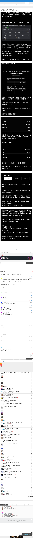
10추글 (29, 4)
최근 (1, 496)
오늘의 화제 (4, 504)
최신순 (6, 271)
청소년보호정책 (18, 520)
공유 (29, 252)
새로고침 (32, 271)
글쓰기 (31, 496)
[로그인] (30, 1)
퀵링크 (18, 519)
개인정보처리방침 (12, 520)
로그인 (13, 519)
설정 (20, 519)
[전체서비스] (32, 1)
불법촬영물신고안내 (23, 520)
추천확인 (2, 252)
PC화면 (16, 519)
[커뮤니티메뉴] (0, 1)
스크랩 (31, 252)
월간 (20, 504)
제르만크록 (2, 10)
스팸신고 (7, 252)
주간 (12, 504)
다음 (3, 496)
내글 (4, 4)
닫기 (31, 532)
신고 (4, 252)
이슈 (28, 504)
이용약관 (8, 520)
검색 (28, 496)
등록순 (4, 271)
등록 (31, 355)
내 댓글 (16, 4)
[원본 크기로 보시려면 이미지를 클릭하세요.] (16, 37)
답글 (1, 276)
